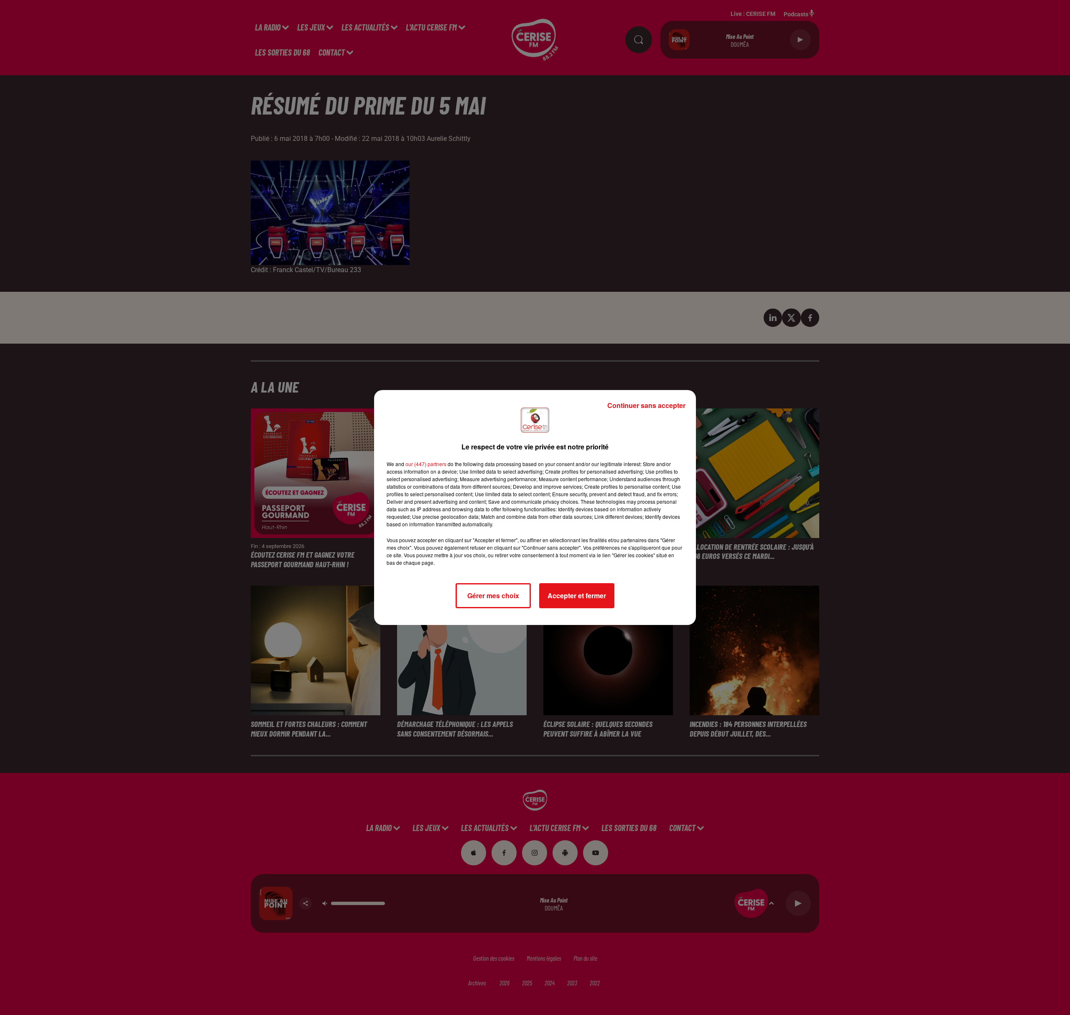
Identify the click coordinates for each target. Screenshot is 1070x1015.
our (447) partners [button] (425, 463)
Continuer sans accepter (646, 405)
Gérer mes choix (493, 595)
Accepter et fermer (577, 595)
